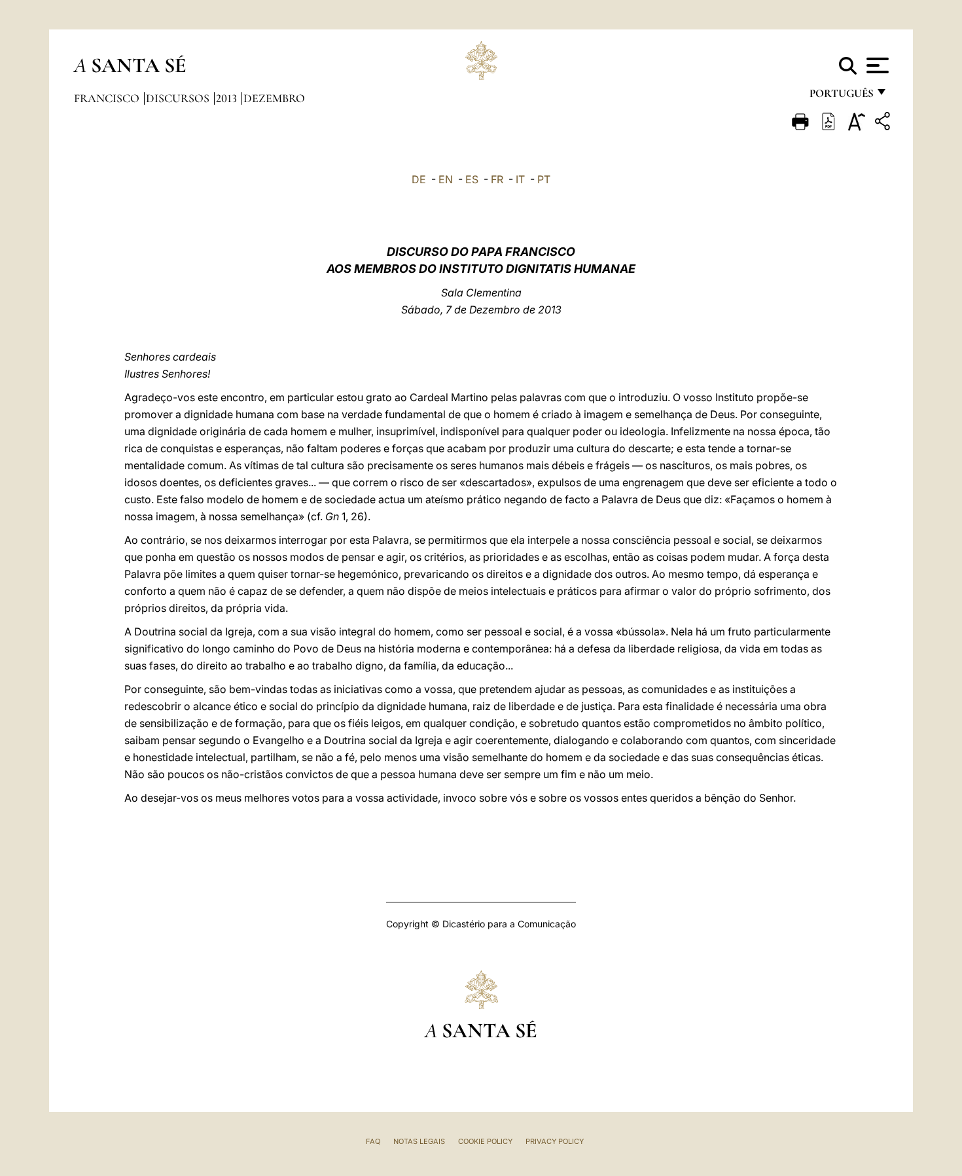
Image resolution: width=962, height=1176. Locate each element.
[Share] (884, 123)
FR (497, 179)
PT (543, 179)
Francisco (108, 98)
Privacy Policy (555, 1141)
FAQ (373, 1141)
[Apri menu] (876, 65)
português (841, 96)
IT (520, 179)
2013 (228, 98)
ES (471, 179)
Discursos (179, 98)
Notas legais (419, 1141)
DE (419, 179)
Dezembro (274, 98)
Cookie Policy (485, 1141)
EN (445, 179)
